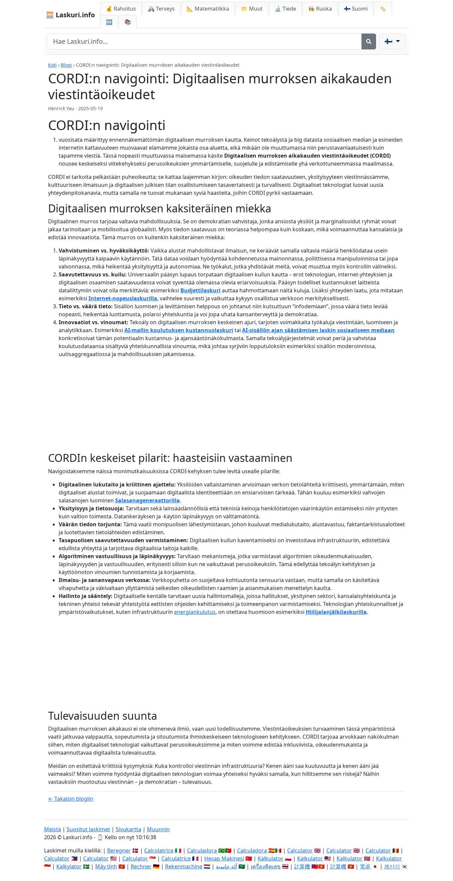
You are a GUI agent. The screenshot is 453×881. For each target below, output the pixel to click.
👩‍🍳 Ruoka (320, 8)
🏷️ (383, 8)
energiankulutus (195, 612)
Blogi (66, 65)
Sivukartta (128, 829)
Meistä (52, 829)
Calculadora (202, 850)
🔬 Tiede (285, 8)
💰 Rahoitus (121, 8)
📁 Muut (252, 8)
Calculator (300, 850)
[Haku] (368, 41)
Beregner (119, 850)
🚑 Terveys (161, 8)
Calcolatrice (158, 850)
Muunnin (158, 829)
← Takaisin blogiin (70, 798)
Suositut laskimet (88, 829)
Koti (52, 65)
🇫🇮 (356, 8)
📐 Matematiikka (208, 8)
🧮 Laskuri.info (70, 14)
